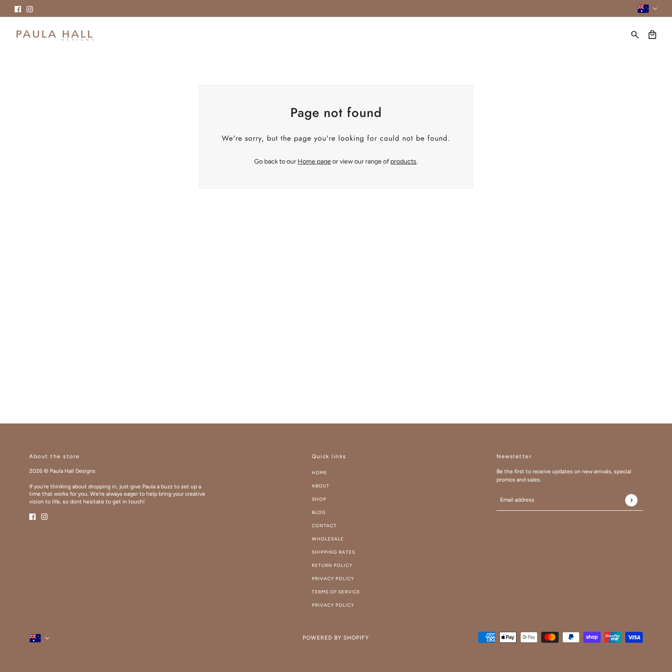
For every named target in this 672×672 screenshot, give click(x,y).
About (321, 486)
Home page (314, 161)
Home (319, 473)
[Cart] (652, 35)
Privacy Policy (333, 579)
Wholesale (328, 539)
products (403, 161)
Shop (319, 499)
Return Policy (332, 565)
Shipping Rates (333, 552)
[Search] (635, 35)
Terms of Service (336, 592)
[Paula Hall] (55, 34)
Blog (319, 512)
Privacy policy (333, 605)
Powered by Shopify (336, 638)
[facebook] (18, 8)
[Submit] (631, 500)
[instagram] (30, 8)
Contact (324, 526)
